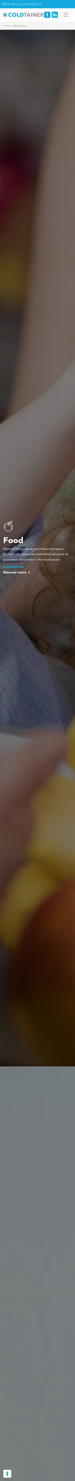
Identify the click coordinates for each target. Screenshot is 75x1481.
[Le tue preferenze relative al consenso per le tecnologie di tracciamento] (7, 1474)
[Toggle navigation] (66, 14)
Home (6, 25)
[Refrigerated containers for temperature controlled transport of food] (8, 528)
